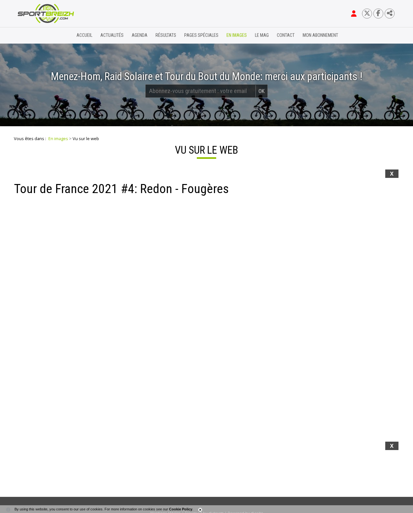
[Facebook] (378, 13)
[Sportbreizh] (32, 35)
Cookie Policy (180, 509)
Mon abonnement (320, 35)
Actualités (112, 35)
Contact (286, 35)
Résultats (166, 35)
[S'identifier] (354, 13)
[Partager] (389, 13)
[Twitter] (367, 13)
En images (237, 35)
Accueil (84, 35)
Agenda (139, 35)
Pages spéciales (201, 35)
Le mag (262, 35)
